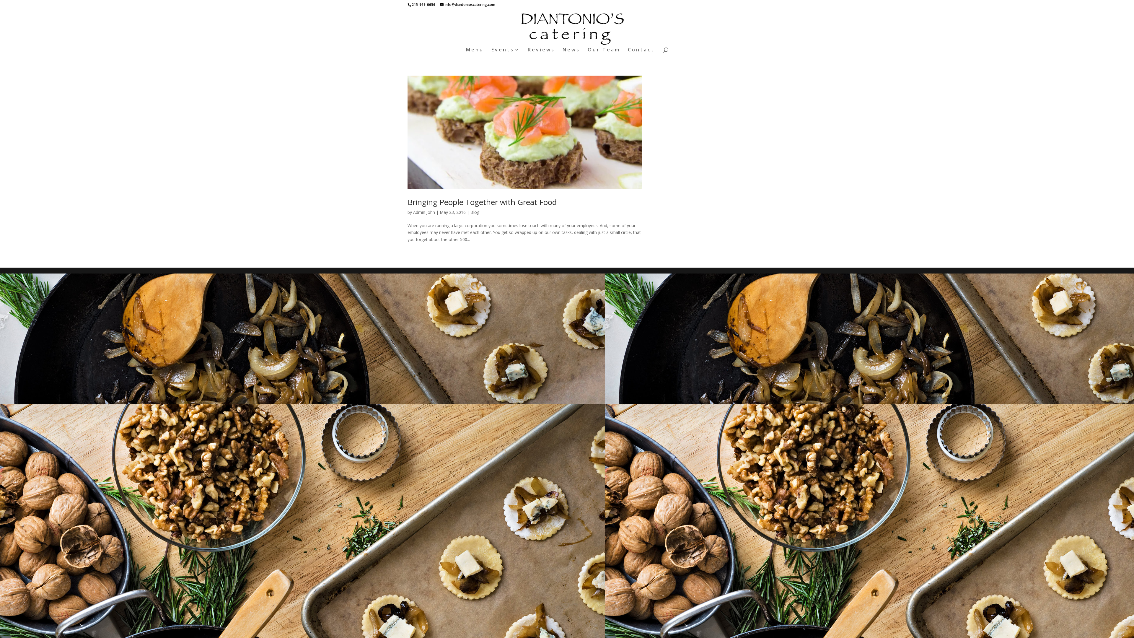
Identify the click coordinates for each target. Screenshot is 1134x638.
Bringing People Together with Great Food (482, 202)
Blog (474, 212)
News (571, 50)
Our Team (604, 50)
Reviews (541, 50)
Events (502, 50)
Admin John (424, 212)
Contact (641, 50)
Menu (475, 50)
